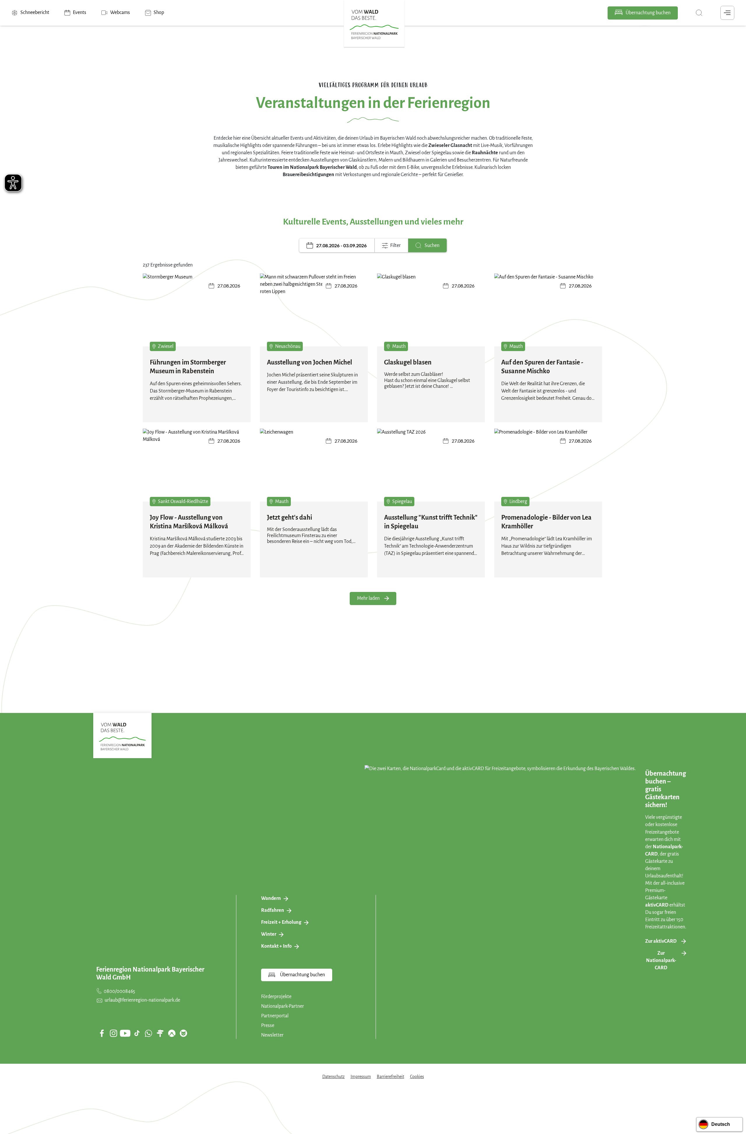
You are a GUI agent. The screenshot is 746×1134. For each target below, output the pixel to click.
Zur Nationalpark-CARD (661, 960)
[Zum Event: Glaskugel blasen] (431, 314)
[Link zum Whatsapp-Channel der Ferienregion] (148, 1033)
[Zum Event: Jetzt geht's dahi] (314, 469)
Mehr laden (368, 598)
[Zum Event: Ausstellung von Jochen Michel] (314, 314)
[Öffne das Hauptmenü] (727, 13)
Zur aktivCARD (661, 941)
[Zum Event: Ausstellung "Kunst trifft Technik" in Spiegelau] (431, 469)
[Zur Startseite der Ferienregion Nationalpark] (374, 24)
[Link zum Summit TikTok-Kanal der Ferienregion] (137, 1033)
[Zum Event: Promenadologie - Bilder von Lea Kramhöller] (548, 469)
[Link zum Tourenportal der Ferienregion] (159, 1033)
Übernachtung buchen (648, 12)
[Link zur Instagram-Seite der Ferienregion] (113, 1033)
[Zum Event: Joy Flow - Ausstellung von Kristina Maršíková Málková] (197, 469)
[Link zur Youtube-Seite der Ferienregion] (125, 1033)
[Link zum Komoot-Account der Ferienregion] (171, 1033)
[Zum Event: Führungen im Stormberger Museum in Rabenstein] (197, 314)
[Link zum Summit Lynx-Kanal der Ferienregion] (183, 1033)
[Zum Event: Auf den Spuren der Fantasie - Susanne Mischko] (548, 314)
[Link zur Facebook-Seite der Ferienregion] (102, 1033)
